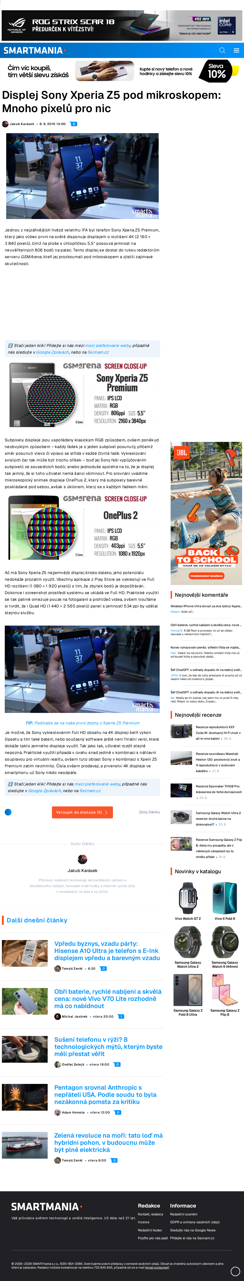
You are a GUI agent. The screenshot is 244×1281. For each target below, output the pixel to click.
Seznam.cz (98, 352)
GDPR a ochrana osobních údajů (195, 1222)
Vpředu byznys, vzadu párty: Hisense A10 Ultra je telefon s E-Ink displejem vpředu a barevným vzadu (107, 951)
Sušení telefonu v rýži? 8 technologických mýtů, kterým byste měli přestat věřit (108, 1046)
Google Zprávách (52, 352)
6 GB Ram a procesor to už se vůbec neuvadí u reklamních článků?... (202, 632)
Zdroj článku (149, 812)
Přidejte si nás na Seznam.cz (192, 1238)
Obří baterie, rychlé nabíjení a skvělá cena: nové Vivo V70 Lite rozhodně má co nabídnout (108, 999)
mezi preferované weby (107, 345)
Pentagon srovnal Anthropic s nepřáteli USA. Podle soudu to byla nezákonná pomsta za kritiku (105, 1094)
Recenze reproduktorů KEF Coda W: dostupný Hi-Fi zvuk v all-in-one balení (218, 733)
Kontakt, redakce (150, 1214)
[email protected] (157, 1267)
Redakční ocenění (183, 1214)
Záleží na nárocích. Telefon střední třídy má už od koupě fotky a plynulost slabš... (205, 655)
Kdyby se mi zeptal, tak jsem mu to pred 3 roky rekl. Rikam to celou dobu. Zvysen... (204, 699)
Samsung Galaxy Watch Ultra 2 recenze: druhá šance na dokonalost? (218, 818)
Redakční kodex (150, 1230)
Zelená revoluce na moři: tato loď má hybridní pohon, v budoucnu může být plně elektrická (108, 1142)
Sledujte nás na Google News (192, 1230)
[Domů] (35, 50)
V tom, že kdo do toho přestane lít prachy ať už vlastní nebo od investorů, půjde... (206, 677)
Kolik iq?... (182, 612)
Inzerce (143, 1222)
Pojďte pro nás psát (153, 1238)
